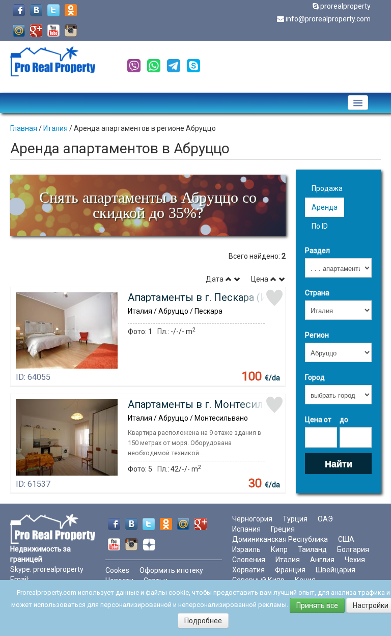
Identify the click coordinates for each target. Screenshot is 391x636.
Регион (317, 335)
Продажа (327, 188)
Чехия (355, 560)
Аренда (325, 207)
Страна (317, 293)
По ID (320, 226)
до (344, 420)
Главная (23, 128)
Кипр (279, 549)
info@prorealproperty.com (328, 19)
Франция (290, 570)
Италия (55, 128)
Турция (295, 519)
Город (315, 377)
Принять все (317, 605)
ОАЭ (325, 519)
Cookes (117, 570)
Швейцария (335, 570)
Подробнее (203, 621)
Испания (246, 529)
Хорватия (248, 570)
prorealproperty (345, 6)
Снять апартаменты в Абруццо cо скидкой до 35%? (148, 205)
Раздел (317, 250)
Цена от (318, 420)
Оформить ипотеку (171, 570)
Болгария (353, 549)
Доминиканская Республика (280, 539)
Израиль (246, 549)
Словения (248, 560)
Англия (322, 560)
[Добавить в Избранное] (274, 298)
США (346, 539)
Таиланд (312, 549)
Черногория (252, 519)
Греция (283, 529)
